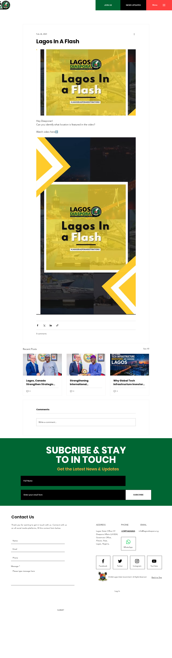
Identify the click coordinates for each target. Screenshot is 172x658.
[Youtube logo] (154, 561)
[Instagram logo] (137, 561)
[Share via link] (57, 325)
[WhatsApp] (128, 542)
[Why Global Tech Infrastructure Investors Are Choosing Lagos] (129, 365)
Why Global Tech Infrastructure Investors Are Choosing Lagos (128, 382)
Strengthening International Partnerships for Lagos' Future (85, 382)
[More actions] (134, 34)
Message (15, 566)
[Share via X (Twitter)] (44, 325)
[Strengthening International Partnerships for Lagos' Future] (86, 365)
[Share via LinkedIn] (50, 325)
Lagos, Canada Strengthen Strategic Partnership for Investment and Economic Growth (39, 382)
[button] (154, 5)
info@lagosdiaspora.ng (149, 531)
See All (146, 348)
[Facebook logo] (103, 561)
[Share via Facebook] (37, 325)
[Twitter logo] (120, 561)
